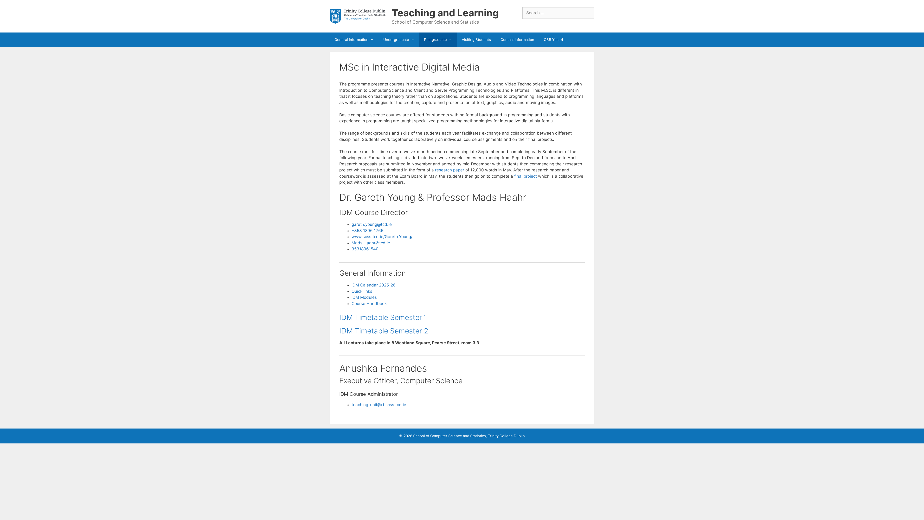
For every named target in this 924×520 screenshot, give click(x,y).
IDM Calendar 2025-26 (374, 285)
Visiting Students (476, 39)
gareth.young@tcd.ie (372, 224)
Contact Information (517, 39)
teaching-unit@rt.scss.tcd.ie (379, 404)
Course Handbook (369, 303)
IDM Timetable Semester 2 (383, 330)
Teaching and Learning (445, 13)
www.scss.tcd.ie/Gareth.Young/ (382, 236)
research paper (449, 170)
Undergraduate (396, 39)
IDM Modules (364, 297)
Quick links (362, 291)
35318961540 (365, 249)
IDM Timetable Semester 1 (383, 317)
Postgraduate (435, 39)
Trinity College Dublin (506, 436)
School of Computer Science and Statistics (449, 436)
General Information (351, 39)
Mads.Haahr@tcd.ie (371, 242)
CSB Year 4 (553, 39)
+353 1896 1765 (367, 230)
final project (525, 176)
